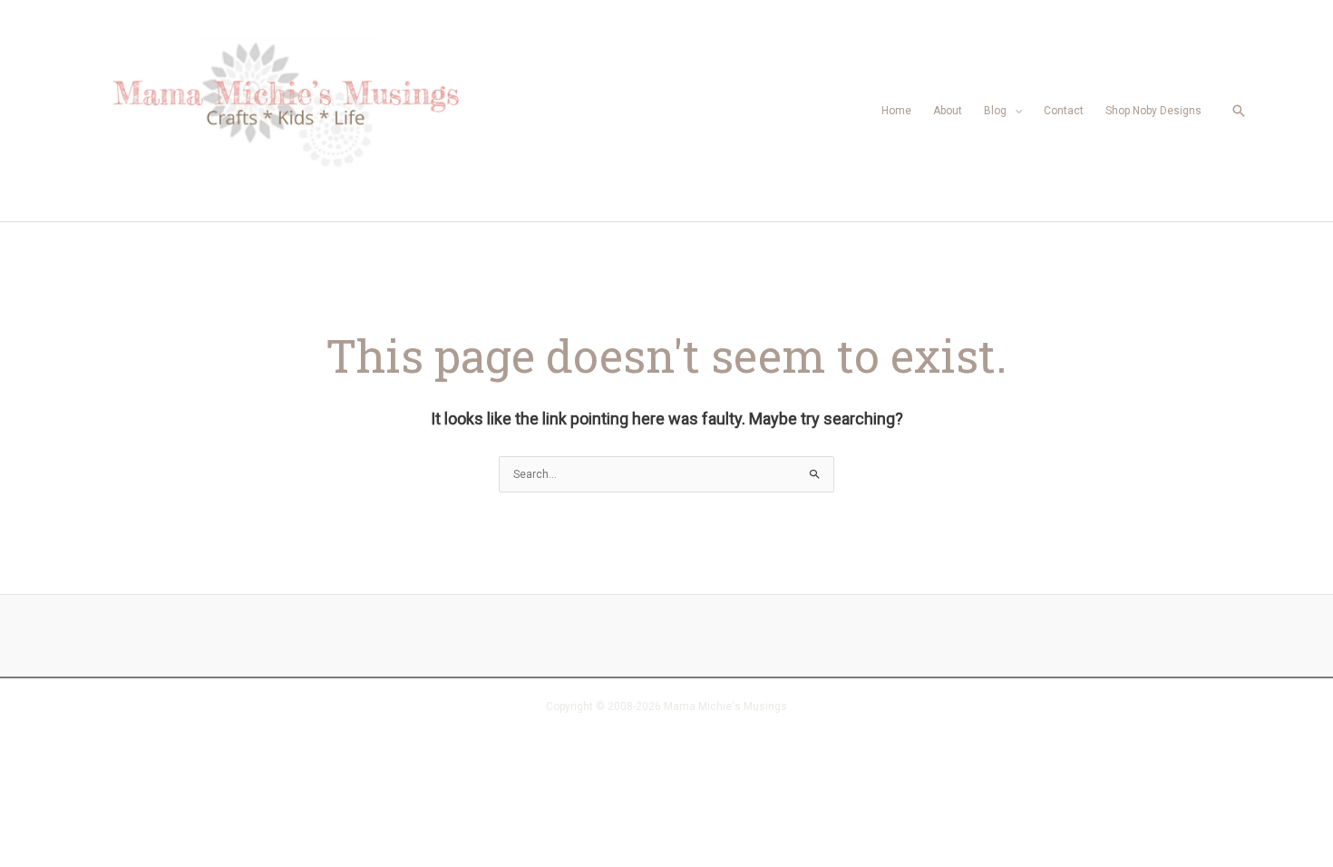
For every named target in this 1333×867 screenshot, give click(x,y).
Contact (1064, 110)
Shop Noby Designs (1153, 110)
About (947, 110)
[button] (1239, 110)
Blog (995, 110)
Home (896, 110)
